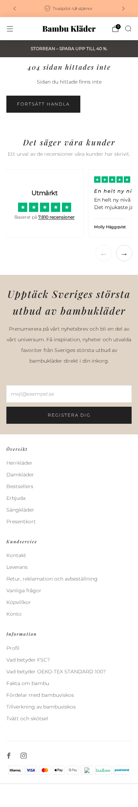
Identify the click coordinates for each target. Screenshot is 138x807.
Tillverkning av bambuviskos (41, 707)
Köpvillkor (18, 602)
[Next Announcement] (123, 8)
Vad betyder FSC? (28, 660)
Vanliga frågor (23, 590)
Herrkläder (19, 463)
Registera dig (69, 415)
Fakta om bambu (27, 683)
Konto (14, 614)
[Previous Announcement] (14, 8)
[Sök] (128, 28)
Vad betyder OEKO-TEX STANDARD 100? (56, 671)
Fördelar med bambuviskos (40, 695)
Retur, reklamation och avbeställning (52, 579)
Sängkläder (20, 510)
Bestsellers (19, 486)
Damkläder (20, 474)
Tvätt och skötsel (27, 718)
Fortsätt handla (43, 104)
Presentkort (21, 521)
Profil (12, 648)
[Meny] (9, 28)
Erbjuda (15, 498)
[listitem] (69, 8)
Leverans (17, 567)
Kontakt (16, 555)
